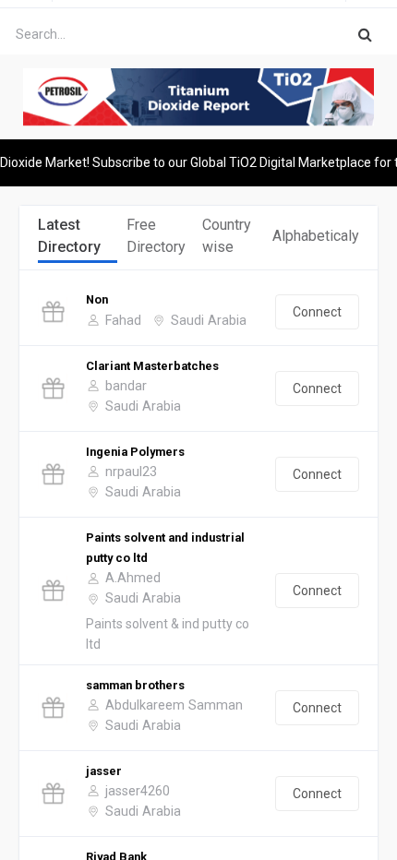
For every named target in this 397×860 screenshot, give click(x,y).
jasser (104, 771)
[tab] (77, 237)
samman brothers (135, 685)
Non (97, 299)
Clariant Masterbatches (152, 366)
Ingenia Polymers (135, 452)
